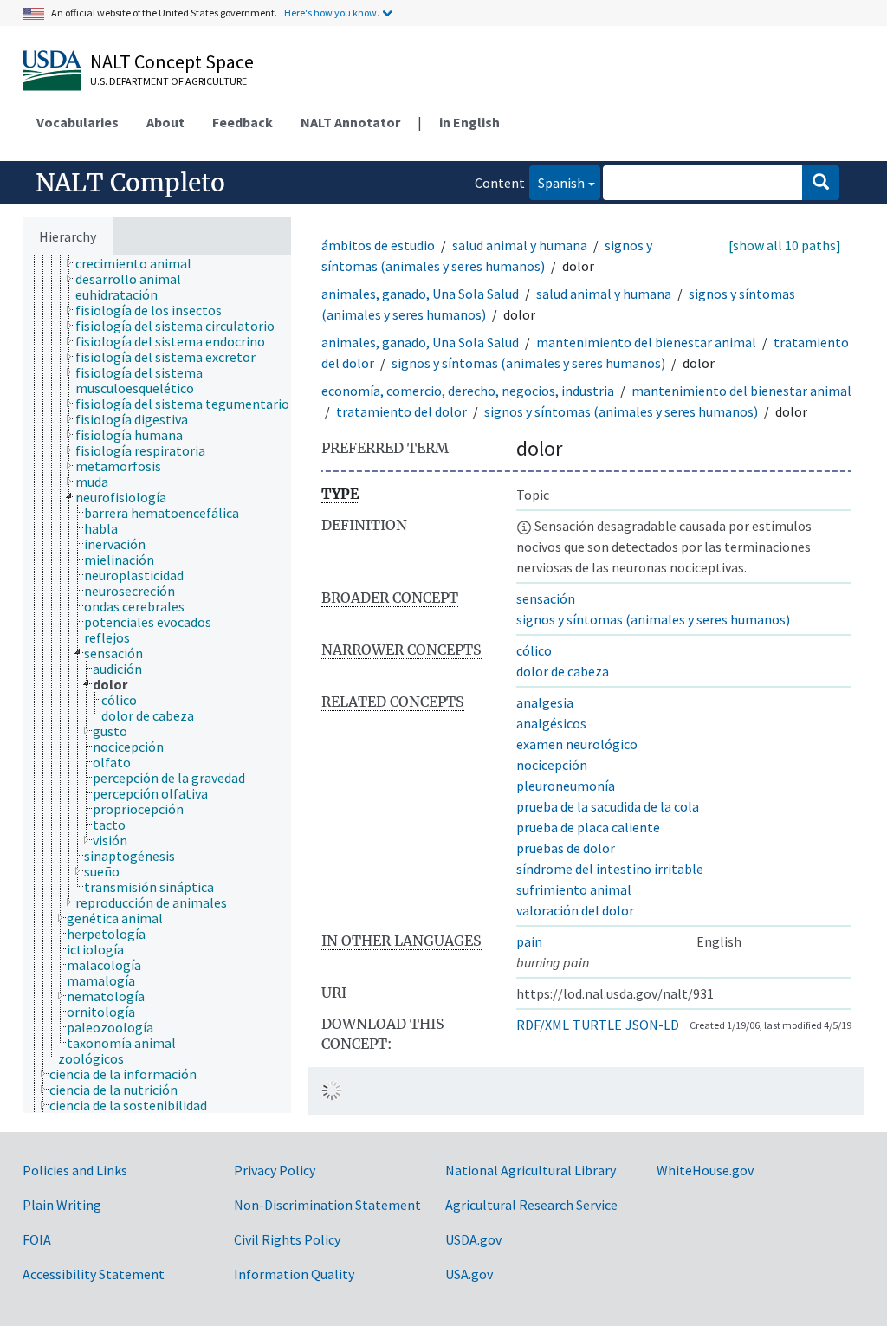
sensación (545, 598)
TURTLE (597, 1024)
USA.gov (469, 1274)
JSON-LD (652, 1024)
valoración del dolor (575, 910)
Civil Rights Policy (287, 1239)
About (165, 122)
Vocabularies (77, 122)
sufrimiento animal (573, 889)
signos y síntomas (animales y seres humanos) (528, 363)
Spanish (557, 182)
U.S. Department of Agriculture (168, 80)
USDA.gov (473, 1239)
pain (529, 941)
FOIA (37, 1239)
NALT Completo (130, 182)
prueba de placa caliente (588, 827)
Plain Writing (62, 1204)
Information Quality (294, 1274)
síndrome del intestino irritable (609, 868)
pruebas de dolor (565, 848)
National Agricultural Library (530, 1170)
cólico (534, 650)
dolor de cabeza (562, 671)
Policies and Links (75, 1170)
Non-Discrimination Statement (327, 1204)
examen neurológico (577, 744)
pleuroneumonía (565, 785)
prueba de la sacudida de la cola (607, 806)
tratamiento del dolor (401, 411)
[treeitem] (140, 263)
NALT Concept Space (172, 61)
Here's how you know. (331, 12)
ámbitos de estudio (378, 245)
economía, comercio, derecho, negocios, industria (467, 390)
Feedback (242, 122)
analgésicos (551, 723)
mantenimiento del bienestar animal (646, 342)
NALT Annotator (350, 122)
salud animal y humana (519, 245)
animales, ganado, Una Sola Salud (420, 293)
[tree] (157, 684)
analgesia (544, 702)
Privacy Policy (274, 1170)
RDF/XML (542, 1024)
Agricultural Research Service (531, 1204)
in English (469, 122)
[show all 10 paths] (784, 245)
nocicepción (551, 764)
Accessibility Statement (94, 1274)
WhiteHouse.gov (705, 1170)
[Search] (820, 182)
